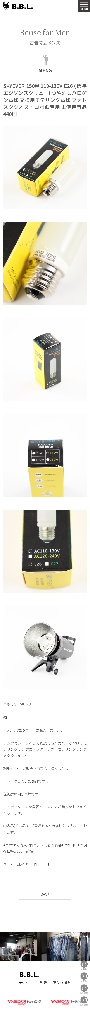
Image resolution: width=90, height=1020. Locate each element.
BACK (45, 894)
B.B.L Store (84, 965)
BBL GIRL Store (84, 989)
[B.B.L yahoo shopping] (23, 1005)
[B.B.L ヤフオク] (66, 1005)
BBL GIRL (84, 1001)
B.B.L (17, 6)
